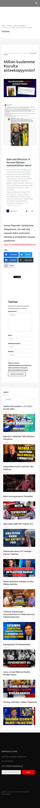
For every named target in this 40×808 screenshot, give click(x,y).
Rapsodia (11, 792)
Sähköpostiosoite (14, 343)
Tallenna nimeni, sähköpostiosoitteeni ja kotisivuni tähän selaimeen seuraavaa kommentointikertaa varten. (20, 366)
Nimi (10, 335)
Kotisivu (11, 351)
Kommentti (12, 311)
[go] (34, 399)
